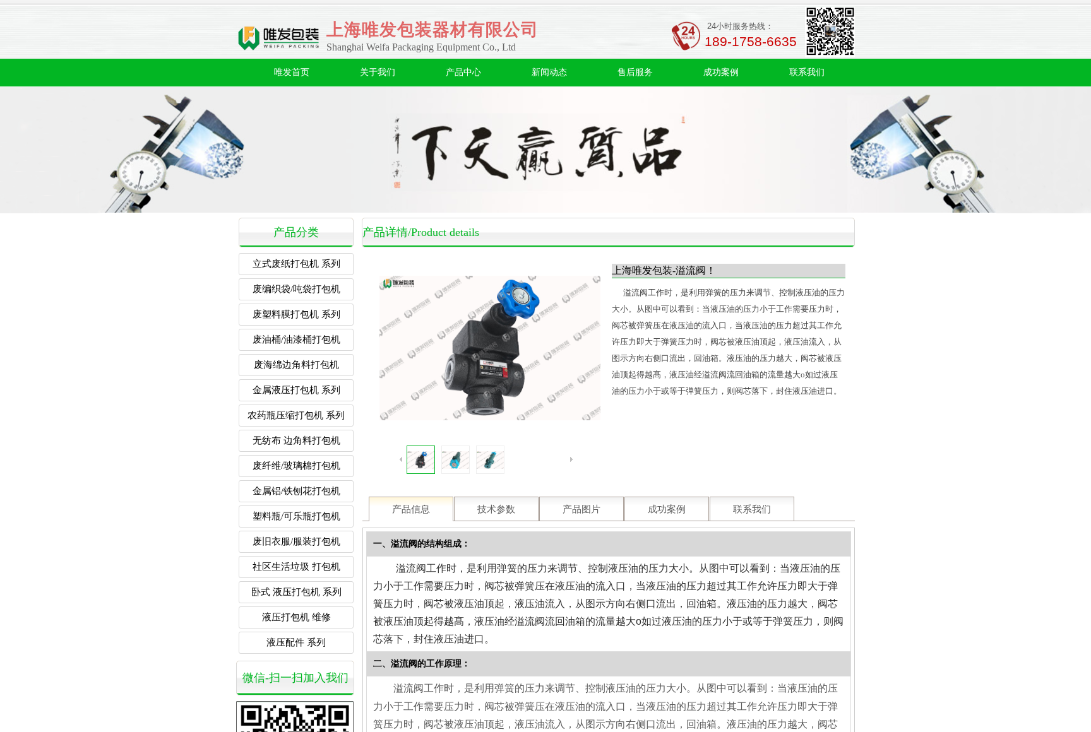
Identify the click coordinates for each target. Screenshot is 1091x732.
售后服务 (635, 72)
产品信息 (411, 509)
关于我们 (377, 72)
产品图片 (581, 509)
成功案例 (721, 72)
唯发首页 (291, 72)
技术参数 (496, 509)
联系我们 (807, 72)
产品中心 (463, 72)
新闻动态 (549, 72)
